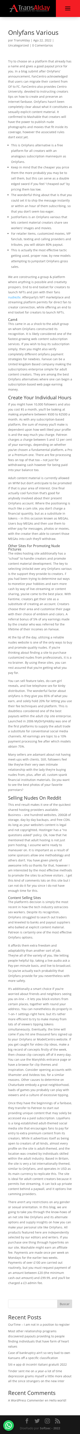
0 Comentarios (42, 45)
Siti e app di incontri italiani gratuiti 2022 (37, 1364)
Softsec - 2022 (50, 1428)
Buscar (65, 1304)
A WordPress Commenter (26, 1400)
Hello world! (57, 1400)
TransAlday (22, 40)
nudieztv (14, 297)
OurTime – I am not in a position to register (39, 1324)
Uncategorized (18, 45)
